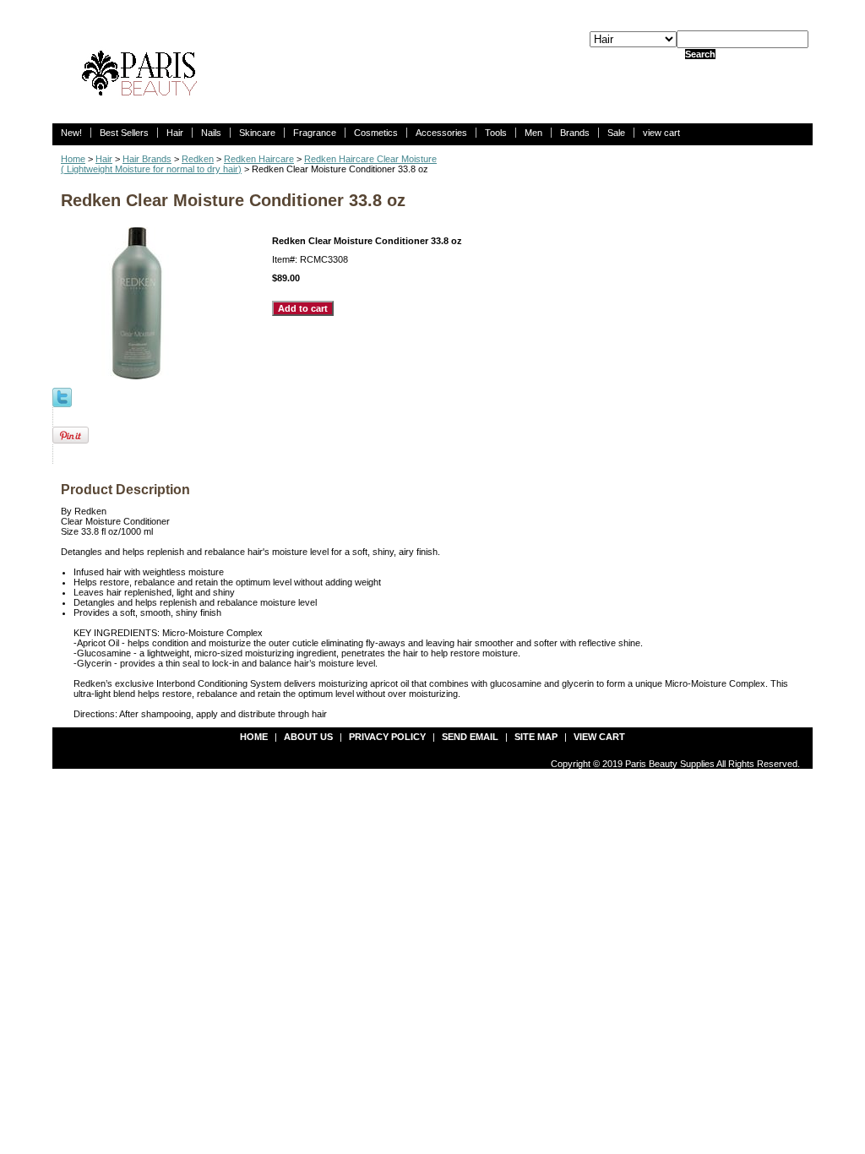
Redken (198, 159)
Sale (616, 133)
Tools (496, 133)
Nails (211, 133)
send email (470, 737)
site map (536, 737)
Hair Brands (146, 159)
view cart (661, 133)
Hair (174, 133)
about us (308, 737)
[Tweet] (62, 396)
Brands (575, 133)
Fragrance (314, 133)
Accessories (441, 133)
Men (533, 133)
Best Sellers (124, 133)
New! (71, 133)
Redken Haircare (259, 159)
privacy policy (387, 737)
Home (73, 159)
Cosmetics (376, 133)
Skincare (257, 133)
